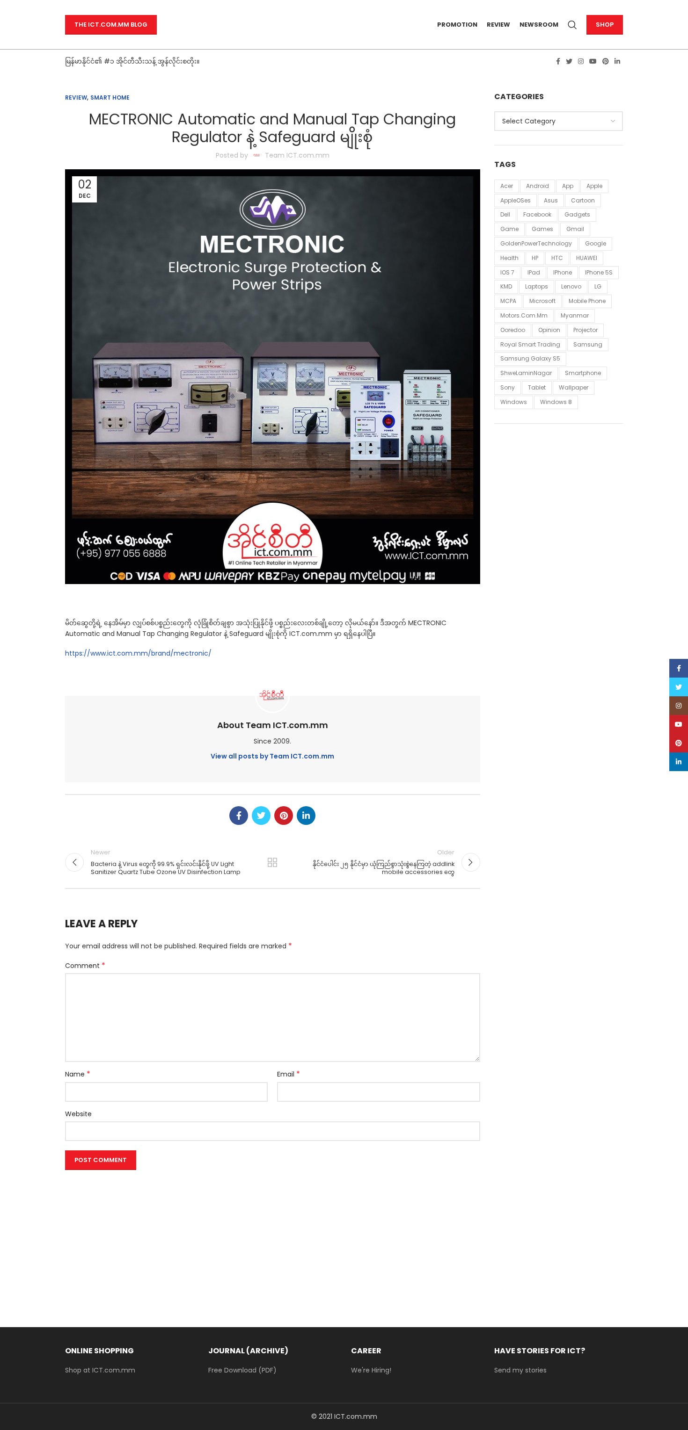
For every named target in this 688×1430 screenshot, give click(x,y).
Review (76, 97)
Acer (506, 186)
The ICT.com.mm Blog (110, 24)
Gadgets (577, 214)
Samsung (587, 344)
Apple (594, 186)
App (567, 186)
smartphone (583, 373)
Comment (85, 966)
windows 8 (556, 402)
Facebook (537, 214)
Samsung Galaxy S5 (530, 358)
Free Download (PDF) (242, 1370)
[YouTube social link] (593, 61)
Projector (585, 330)
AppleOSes (515, 200)
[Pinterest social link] (606, 61)
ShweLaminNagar (526, 373)
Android (537, 186)
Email (288, 1074)
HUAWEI (586, 258)
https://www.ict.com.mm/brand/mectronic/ (138, 653)
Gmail (575, 229)
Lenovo (571, 286)
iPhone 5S (599, 272)
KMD (506, 286)
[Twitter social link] (569, 61)
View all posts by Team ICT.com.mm (272, 756)
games (542, 229)
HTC (557, 258)
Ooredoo (512, 330)
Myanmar (575, 315)
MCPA (508, 301)
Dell (505, 214)
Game (509, 229)
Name (77, 1074)
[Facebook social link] (558, 61)
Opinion (549, 330)
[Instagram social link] (580, 61)
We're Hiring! (371, 1370)
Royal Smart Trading (530, 344)
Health (509, 258)
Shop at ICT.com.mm (100, 1370)
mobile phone (587, 301)
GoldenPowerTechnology (536, 243)
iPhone (562, 272)
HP (535, 258)
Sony (507, 387)
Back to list (272, 862)
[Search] (572, 24)
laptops (536, 286)
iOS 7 (507, 272)
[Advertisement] (272, 1239)
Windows (513, 402)
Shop (605, 24)
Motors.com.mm (524, 315)
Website (78, 1114)
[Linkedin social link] (617, 61)
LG (597, 286)
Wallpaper (573, 387)
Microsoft (542, 301)
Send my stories (520, 1370)
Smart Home (110, 97)
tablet (537, 387)
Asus (551, 200)
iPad (533, 272)
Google (595, 243)
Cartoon (583, 200)
